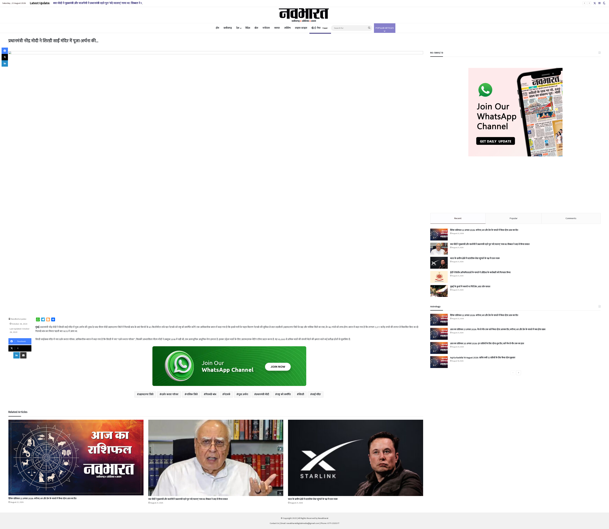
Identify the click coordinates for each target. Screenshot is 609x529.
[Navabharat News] (304, 15)
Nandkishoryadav (18, 319)
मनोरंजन (266, 28)
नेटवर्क (227, 394)
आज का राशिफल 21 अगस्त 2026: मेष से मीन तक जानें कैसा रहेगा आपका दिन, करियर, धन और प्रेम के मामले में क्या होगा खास (497, 329)
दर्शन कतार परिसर (169, 394)
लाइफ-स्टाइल (301, 28)
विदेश (247, 28)
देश (237, 28)
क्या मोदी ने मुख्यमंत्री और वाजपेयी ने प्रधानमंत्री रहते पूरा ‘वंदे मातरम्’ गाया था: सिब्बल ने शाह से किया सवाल (107, 3)
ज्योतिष (287, 28)
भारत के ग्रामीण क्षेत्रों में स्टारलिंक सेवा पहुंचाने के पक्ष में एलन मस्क (312, 499)
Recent (458, 218)
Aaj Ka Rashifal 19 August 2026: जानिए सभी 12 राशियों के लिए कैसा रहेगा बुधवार (482, 357)
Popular (513, 218)
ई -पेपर (321, 28)
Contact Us (274, 523)
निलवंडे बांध (211, 394)
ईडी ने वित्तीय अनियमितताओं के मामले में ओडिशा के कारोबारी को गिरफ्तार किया (480, 272)
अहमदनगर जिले (146, 394)
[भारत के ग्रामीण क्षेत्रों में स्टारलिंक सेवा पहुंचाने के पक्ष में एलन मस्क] (355, 458)
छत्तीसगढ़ (228, 28)
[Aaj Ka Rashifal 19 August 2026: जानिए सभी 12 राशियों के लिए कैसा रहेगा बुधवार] (439, 362)
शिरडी (301, 394)
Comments (571, 218)
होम (217, 28)
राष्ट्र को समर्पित (284, 394)
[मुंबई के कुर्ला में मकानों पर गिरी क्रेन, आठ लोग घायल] (439, 291)
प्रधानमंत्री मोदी (262, 394)
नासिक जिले (192, 394)
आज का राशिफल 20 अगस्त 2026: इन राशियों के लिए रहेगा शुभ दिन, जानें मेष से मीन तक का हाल (487, 343)
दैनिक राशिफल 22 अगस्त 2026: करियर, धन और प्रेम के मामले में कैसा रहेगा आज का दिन (42, 498)
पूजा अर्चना (243, 394)
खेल (256, 28)
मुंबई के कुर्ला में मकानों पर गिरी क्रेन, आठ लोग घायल (470, 286)
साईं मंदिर (316, 394)
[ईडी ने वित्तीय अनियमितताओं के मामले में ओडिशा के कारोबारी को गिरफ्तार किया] (439, 277)
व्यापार (277, 28)
